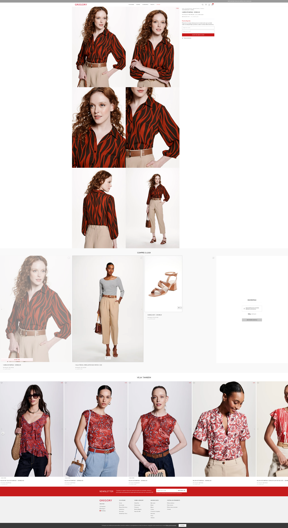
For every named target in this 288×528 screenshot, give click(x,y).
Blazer (152, 505)
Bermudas (153, 503)
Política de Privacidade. (171, 525)
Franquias (136, 507)
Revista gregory (137, 509)
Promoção (121, 511)
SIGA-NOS (102, 503)
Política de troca (170, 503)
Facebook (103, 506)
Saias (152, 515)
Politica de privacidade (172, 507)
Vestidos (152, 517)
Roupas (138, 4)
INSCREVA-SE (181, 490)
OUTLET (158, 4)
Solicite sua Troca (123, 513)
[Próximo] (285, 433)
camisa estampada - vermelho (188, 9)
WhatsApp (103, 510)
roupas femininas (189, 8)
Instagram (103, 508)
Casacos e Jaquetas (155, 511)
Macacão (153, 513)
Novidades (131, 4)
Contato (169, 509)
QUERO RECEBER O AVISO (198, 34)
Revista (152, 4)
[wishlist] (206, 4)
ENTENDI (182, 525)
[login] (209, 4)
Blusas (152, 507)
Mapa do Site (137, 511)
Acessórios (145, 4)
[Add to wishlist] (2, 383)
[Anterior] (3, 433)
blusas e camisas (196, 8)
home (183, 8)
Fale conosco (170, 505)
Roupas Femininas (123, 507)
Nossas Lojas (137, 505)
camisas (202, 8)
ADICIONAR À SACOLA (252, 319)
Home (120, 503)
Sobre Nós (136, 503)
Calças (152, 509)
